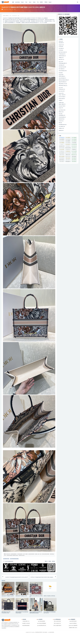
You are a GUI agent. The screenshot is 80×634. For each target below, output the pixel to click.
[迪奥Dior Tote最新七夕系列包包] (50, 588)
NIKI (59, 122)
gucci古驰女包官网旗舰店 (41, 623)
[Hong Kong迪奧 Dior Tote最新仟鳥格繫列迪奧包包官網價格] (36, 604)
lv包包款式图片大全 (26, 621)
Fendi (60, 72)
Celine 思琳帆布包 (74, 137)
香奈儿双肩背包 (61, 158)
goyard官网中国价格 (73, 621)
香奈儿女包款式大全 (57, 623)
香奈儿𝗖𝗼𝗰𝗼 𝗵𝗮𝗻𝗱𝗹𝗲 (74, 161)
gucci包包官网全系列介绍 (41, 625)
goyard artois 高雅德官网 (73, 625)
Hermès (60, 93)
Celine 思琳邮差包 (61, 142)
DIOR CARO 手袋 (67, 148)
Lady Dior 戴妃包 (62, 70)
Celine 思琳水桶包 (68, 139)
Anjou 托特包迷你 (62, 78)
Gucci (60, 87)
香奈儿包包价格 (45, 632)
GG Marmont (61, 89)
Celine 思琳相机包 (74, 139)
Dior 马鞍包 (61, 151)
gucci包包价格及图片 (41, 621)
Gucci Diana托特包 (74, 151)
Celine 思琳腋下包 (68, 141)
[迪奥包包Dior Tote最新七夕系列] (22, 588)
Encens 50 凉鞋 (61, 96)
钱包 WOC (60, 59)
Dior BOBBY (68, 144)
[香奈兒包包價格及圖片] (2, 9)
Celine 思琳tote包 (61, 137)
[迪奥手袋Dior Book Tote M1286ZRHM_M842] (8, 604)
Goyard (60, 74)
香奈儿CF (68, 154)
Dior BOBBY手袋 (74, 144)
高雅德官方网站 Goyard (73, 627)
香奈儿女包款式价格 (57, 621)
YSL (38, 2)
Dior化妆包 (68, 149)
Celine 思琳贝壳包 (74, 141)
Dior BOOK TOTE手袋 (68, 146)
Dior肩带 (74, 149)
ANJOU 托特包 (61, 76)
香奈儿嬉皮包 (74, 158)
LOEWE (60, 102)
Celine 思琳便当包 (68, 137)
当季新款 (60, 57)
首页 (13, 2)
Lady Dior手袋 (74, 153)
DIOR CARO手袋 (61, 148)
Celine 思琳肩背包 (61, 141)
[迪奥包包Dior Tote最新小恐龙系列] (8, 588)
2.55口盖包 (61, 48)
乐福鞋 (60, 100)
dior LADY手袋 (62, 149)
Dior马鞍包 (68, 151)
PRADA (46, 2)
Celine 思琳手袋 (61, 139)
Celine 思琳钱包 (68, 142)
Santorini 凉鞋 (61, 98)
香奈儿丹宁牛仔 (68, 156)
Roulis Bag (32, 632)
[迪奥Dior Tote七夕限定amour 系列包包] (36, 588)
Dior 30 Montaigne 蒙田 (61, 144)
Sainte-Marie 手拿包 (62, 85)
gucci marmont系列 (67, 153)
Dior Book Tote (6, 9)
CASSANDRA (61, 115)
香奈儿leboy (74, 154)
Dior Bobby (61, 65)
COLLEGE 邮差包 (62, 117)
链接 (54, 561)
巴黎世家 (60, 130)
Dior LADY (74, 147)
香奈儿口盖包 (68, 158)
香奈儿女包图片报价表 (57, 625)
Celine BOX (61, 42)
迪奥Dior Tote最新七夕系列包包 (49, 595)
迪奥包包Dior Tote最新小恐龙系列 (8, 595)
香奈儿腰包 (68, 161)
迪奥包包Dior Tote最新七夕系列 (21, 595)
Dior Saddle (61, 68)
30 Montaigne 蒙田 (62, 63)
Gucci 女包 (60, 91)
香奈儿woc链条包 (61, 156)
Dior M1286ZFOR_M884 (14, 558)
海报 (50, 561)
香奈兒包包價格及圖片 (9, 561)
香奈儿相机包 (62, 161)
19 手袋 (60, 46)
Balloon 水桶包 (61, 104)
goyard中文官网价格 (73, 623)
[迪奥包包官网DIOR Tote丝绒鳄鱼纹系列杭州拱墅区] (22, 604)
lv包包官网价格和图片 (26, 625)
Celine (60, 41)
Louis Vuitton (17, 2)
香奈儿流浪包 (74, 160)
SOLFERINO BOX (62, 124)
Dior (10, 15)
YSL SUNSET (61, 126)
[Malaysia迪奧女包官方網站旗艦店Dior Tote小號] (50, 604)
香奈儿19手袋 (62, 154)
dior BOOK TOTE (6, 558)
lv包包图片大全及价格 (26, 623)
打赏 (46, 561)
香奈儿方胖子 (68, 160)
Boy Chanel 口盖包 (62, 52)
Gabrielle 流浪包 (61, 55)
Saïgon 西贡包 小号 (62, 83)
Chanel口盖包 (74, 142)
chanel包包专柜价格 (51, 632)
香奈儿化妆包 (74, 156)
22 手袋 (60, 50)
